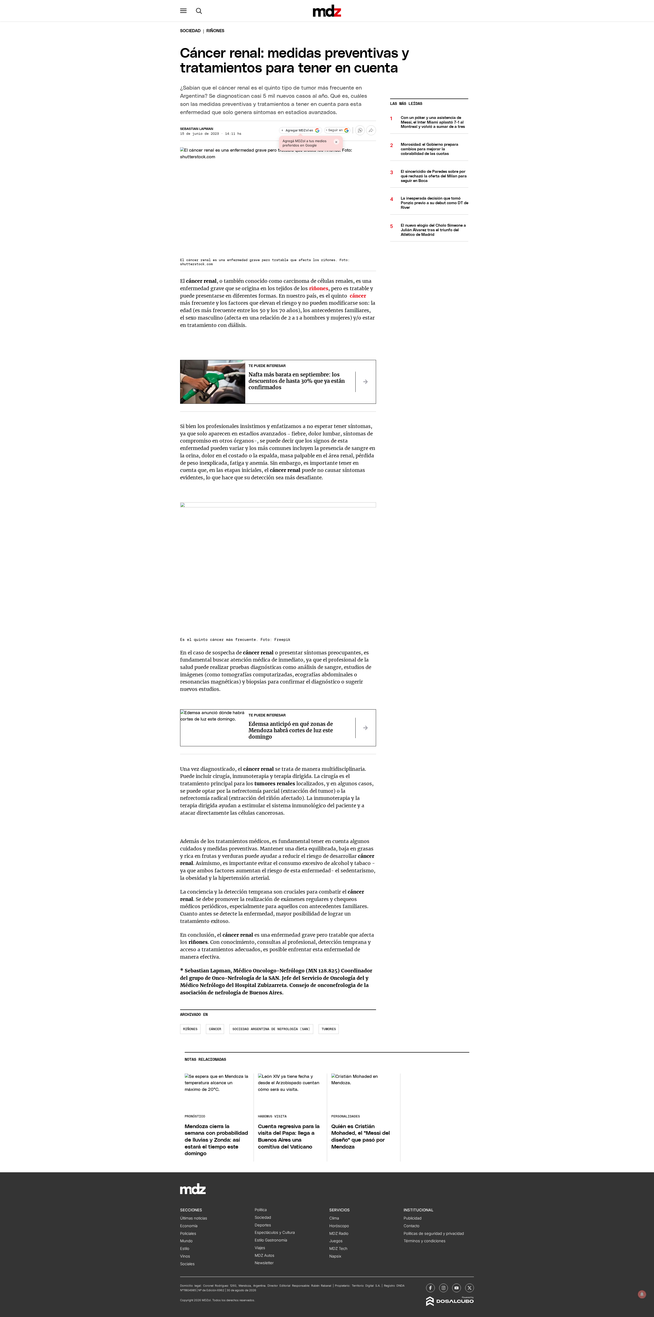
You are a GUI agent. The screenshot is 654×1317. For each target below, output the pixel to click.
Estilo (184, 1248)
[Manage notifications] (642, 1294)
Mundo (186, 1241)
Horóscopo (339, 1226)
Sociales (187, 1264)
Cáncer (215, 1029)
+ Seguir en (334, 130)
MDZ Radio (338, 1233)
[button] (183, 10)
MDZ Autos (264, 1255)
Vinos (185, 1256)
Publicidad (413, 1218)
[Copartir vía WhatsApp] (360, 130)
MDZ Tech (338, 1248)
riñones (190, 1029)
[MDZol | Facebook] (430, 1288)
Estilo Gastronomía (271, 1240)
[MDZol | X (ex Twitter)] (469, 1288)
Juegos (336, 1241)
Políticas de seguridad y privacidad (434, 1233)
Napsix (335, 1256)
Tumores (329, 1029)
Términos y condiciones (425, 1241)
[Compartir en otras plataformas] (371, 130)
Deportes (263, 1225)
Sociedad (190, 31)
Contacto (411, 1226)
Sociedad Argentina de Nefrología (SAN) (271, 1029)
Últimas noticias (193, 1218)
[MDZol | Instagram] (443, 1288)
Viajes (260, 1248)
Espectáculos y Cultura (275, 1232)
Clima (334, 1218)
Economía (188, 1226)
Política (261, 1210)
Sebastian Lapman (196, 129)
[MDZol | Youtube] (456, 1288)
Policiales (188, 1233)
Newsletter (264, 1263)
